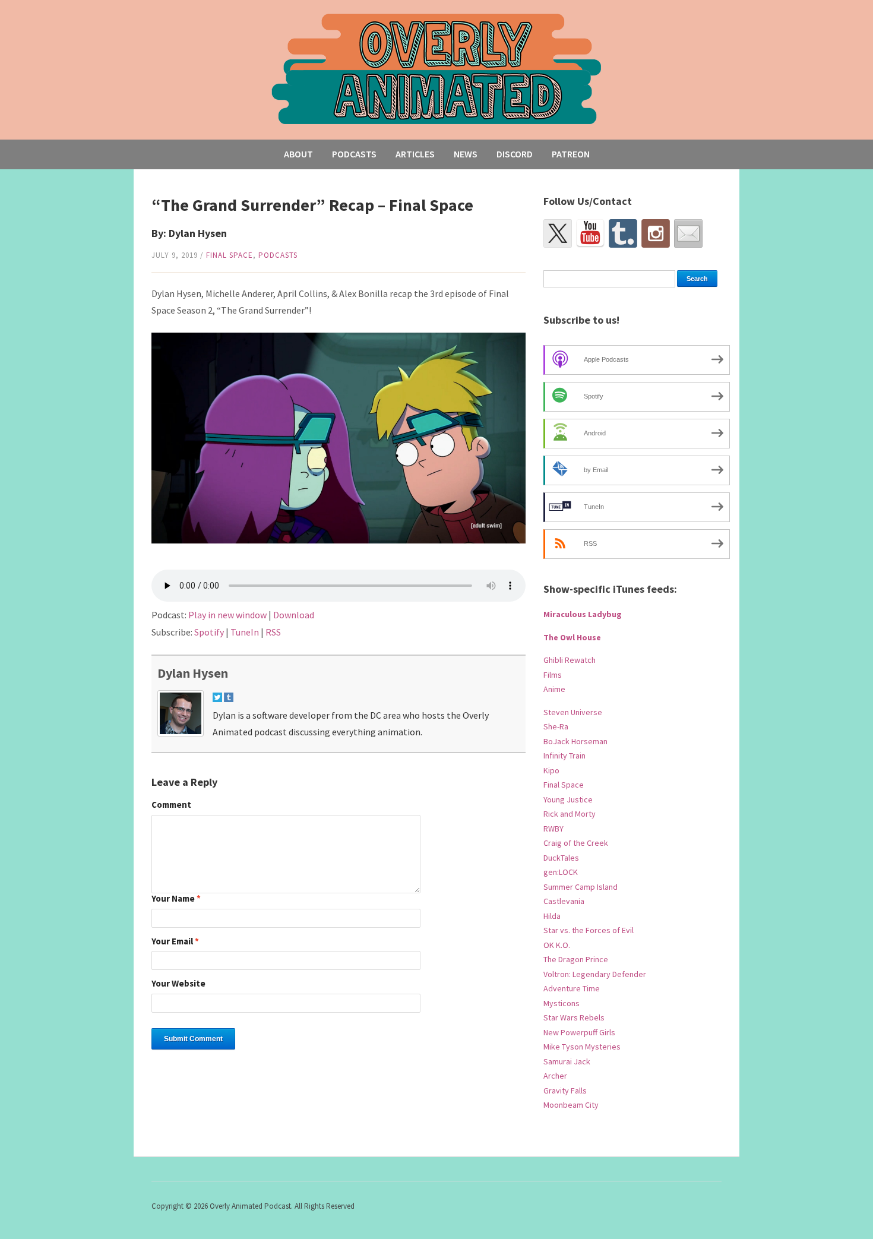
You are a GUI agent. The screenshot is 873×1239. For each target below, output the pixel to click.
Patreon (571, 154)
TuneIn (244, 632)
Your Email (175, 942)
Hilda (552, 916)
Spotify (209, 632)
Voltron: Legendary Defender (594, 974)
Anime (554, 689)
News (465, 154)
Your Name (176, 899)
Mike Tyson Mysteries (582, 1046)
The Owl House (572, 637)
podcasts (278, 255)
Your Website (178, 984)
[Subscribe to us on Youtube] (590, 233)
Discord (514, 154)
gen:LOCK (560, 872)
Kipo (551, 770)
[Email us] (688, 233)
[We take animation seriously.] (437, 68)
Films (552, 674)
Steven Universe (572, 712)
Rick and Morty (569, 813)
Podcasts (354, 154)
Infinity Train (564, 755)
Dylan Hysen (192, 673)
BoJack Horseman (575, 741)
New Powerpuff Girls (579, 1032)
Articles (415, 154)
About (298, 154)
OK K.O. (556, 945)
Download (293, 615)
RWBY (553, 828)
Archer (555, 1075)
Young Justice (568, 799)
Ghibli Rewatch (569, 660)
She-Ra (555, 726)
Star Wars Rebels (574, 1017)
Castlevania (563, 901)
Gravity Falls (565, 1090)
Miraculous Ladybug (582, 614)
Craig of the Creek (575, 842)
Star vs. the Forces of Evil (588, 930)
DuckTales (561, 857)
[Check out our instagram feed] (655, 233)
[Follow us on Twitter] (557, 233)
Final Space (229, 255)
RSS (273, 632)
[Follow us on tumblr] (623, 233)
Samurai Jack (566, 1061)
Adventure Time (571, 988)
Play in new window (227, 615)
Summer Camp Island (580, 886)
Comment (171, 805)
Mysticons (561, 1003)
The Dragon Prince (575, 959)
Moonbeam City (571, 1104)
